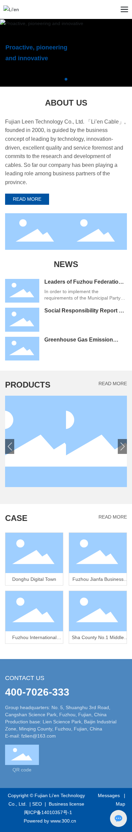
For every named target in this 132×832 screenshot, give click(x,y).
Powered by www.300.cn (50, 821)
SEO (37, 804)
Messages (109, 795)
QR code (22, 769)
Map (120, 804)
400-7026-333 (37, 692)
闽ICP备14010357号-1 (48, 812)
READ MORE (112, 383)
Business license (66, 804)
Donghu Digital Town (34, 579)
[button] (60, 79)
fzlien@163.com (38, 736)
